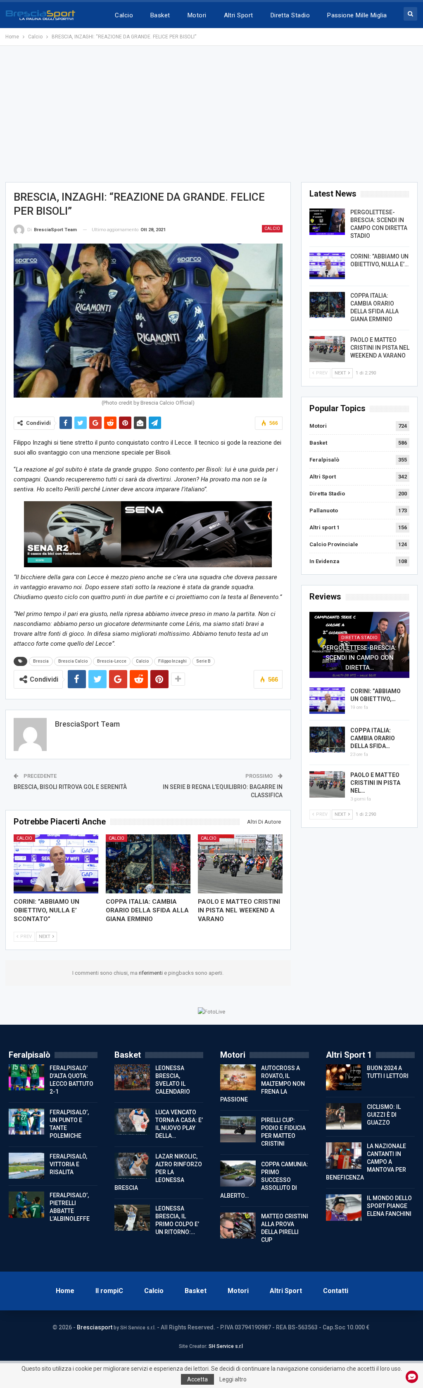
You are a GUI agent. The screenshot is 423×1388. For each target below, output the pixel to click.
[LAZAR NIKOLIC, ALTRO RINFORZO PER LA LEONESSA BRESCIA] (132, 1166)
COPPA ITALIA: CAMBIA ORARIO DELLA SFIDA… (372, 738)
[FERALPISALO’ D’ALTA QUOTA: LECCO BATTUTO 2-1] (26, 1077)
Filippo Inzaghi (172, 661)
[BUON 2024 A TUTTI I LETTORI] (343, 1077)
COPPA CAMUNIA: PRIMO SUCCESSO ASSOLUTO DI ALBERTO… (264, 1180)
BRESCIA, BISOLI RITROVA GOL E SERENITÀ (70, 787)
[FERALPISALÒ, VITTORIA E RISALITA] (26, 1166)
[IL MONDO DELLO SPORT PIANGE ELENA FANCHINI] (343, 1207)
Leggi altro (233, 1379)
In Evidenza (324, 561)
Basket (160, 15)
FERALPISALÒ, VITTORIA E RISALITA (68, 1164)
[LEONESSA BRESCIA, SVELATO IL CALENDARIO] (132, 1077)
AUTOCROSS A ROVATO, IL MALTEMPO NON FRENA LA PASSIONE (262, 1084)
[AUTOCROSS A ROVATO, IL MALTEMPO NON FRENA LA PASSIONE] (238, 1077)
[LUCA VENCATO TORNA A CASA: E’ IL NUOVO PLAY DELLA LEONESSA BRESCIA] (132, 1122)
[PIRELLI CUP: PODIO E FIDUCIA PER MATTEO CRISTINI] (238, 1129)
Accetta (197, 1379)
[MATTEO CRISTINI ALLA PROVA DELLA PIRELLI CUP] (238, 1226)
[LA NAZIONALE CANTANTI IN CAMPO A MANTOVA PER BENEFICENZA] (343, 1155)
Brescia (41, 661)
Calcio (124, 15)
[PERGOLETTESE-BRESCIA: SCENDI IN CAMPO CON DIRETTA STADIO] (327, 221)
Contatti (335, 1291)
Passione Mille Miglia (357, 15)
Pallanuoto (323, 510)
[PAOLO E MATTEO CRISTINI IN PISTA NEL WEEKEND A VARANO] (240, 864)
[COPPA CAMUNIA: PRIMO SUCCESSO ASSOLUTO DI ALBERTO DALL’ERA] (238, 1174)
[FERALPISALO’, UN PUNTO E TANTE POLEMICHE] (26, 1122)
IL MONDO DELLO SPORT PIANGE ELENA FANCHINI (389, 1206)
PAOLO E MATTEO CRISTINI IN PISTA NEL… (375, 783)
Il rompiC (109, 1291)
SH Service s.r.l (226, 1346)
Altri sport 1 (324, 527)
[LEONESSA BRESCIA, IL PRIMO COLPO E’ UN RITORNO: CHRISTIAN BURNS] (132, 1218)
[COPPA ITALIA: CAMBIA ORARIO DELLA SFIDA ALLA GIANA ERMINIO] (148, 864)
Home (65, 1291)
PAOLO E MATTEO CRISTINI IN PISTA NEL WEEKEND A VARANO (379, 347)
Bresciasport (94, 1327)
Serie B (203, 661)
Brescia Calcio (73, 661)
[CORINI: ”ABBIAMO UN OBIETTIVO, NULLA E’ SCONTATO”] (56, 864)
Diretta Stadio (290, 15)
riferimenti (151, 973)
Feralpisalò (324, 460)
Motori (197, 15)
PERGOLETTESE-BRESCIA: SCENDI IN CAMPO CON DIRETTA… (359, 657)
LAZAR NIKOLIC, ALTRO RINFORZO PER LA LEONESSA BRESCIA (158, 1172)
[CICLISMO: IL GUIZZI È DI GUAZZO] (343, 1116)
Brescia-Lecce (111, 661)
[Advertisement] (211, 114)
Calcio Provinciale (333, 544)
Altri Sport (238, 15)
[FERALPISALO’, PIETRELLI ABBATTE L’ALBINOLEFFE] (26, 1204)
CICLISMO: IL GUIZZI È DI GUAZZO (384, 1115)
